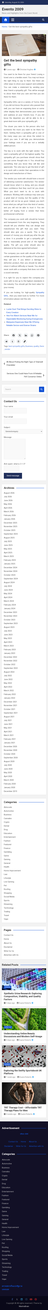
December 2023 (10, 612)
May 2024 (8, 593)
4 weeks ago (11, 1114)
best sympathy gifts (17, 346)
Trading (7, 911)
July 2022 (8, 675)
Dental (6, 826)
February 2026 (10, 515)
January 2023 (9, 653)
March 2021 (9, 735)
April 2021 (8, 731)
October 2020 (9, 754)
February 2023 (10, 649)
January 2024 (9, 608)
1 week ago (10, 1077)
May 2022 (8, 683)
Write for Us (9, 951)
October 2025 (9, 530)
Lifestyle (7, 878)
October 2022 (9, 664)
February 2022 (10, 694)
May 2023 (8, 638)
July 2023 (8, 631)
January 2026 (9, 519)
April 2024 (8, 597)
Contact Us (8, 935)
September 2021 (11, 713)
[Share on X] (19, 335)
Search (41, 389)
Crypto (6, 822)
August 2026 (9, 493)
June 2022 (8, 679)
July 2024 (8, 586)
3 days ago (10, 1003)
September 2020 (11, 757)
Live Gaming (9, 882)
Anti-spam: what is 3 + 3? (14, 464)
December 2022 (10, 657)
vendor (7, 349)
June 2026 (8, 500)
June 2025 (8, 545)
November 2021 (10, 705)
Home (6, 939)
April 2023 (8, 642)
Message (8, 437)
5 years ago (10, 70)
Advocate (8, 807)
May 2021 (8, 728)
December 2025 (10, 523)
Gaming (7, 859)
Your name (8, 406)
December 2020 (10, 746)
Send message (13, 476)
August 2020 (9, 761)
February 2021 (10, 739)
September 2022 (11, 668)
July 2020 (8, 765)
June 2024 (8, 590)
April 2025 (8, 552)
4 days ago (10, 1040)
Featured (7, 844)
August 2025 (9, 538)
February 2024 (10, 605)
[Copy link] (24, 341)
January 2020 (9, 787)
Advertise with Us (11, 955)
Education (8, 833)
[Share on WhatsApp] (32, 335)
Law (5, 874)
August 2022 (9, 672)
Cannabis (8, 818)
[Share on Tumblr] (12, 341)
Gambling (8, 852)
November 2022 (10, 661)
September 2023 (11, 623)
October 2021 (9, 709)
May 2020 (8, 772)
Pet (5, 885)
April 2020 (8, 776)
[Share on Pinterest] (38, 335)
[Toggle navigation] (12, 20)
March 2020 (9, 780)
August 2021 (9, 717)
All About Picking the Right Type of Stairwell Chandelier (24, 363)
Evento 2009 (13, 9)
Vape (6, 919)
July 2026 (8, 496)
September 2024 (11, 579)
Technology (9, 908)
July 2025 (8, 541)
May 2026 (8, 504)
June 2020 (8, 769)
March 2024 (9, 601)
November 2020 (10, 750)
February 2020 (10, 784)
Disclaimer (8, 947)
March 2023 (9, 646)
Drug (6, 829)
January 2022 (9, 698)
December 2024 (10, 567)
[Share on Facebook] (13, 335)
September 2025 (11, 534)
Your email (8, 417)
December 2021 (10, 702)
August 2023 (9, 627)
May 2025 (8, 549)
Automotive (9, 811)
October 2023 (9, 620)
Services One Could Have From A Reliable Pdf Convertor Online (24, 375)
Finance (7, 848)
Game (6, 856)
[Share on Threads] (18, 341)
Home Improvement (12, 870)
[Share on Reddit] (6, 341)
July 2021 (8, 720)
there (42, 346)
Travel (6, 915)
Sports (6, 900)
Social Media (9, 897)
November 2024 (10, 571)
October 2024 (9, 575)
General (7, 863)
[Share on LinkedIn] (25, 335)
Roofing (7, 889)
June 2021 (8, 724)
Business (29, 346)
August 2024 (9, 582)
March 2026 (9, 511)
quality (36, 346)
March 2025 (9, 556)
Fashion (7, 841)
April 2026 (8, 508)
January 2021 (9, 743)
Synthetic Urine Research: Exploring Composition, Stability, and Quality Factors (23, 996)
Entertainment (10, 837)
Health (6, 867)
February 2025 (10, 560)
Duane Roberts (25, 1003)
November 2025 (10, 526)
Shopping (8, 893)
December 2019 (10, 791)
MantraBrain (24, 1306)
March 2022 (9, 690)
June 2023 (8, 635)
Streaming (8, 904)
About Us (8, 943)
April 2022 (8, 687)
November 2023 (10, 616)
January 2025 (9, 564)
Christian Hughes (26, 70)
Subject (7, 427)
